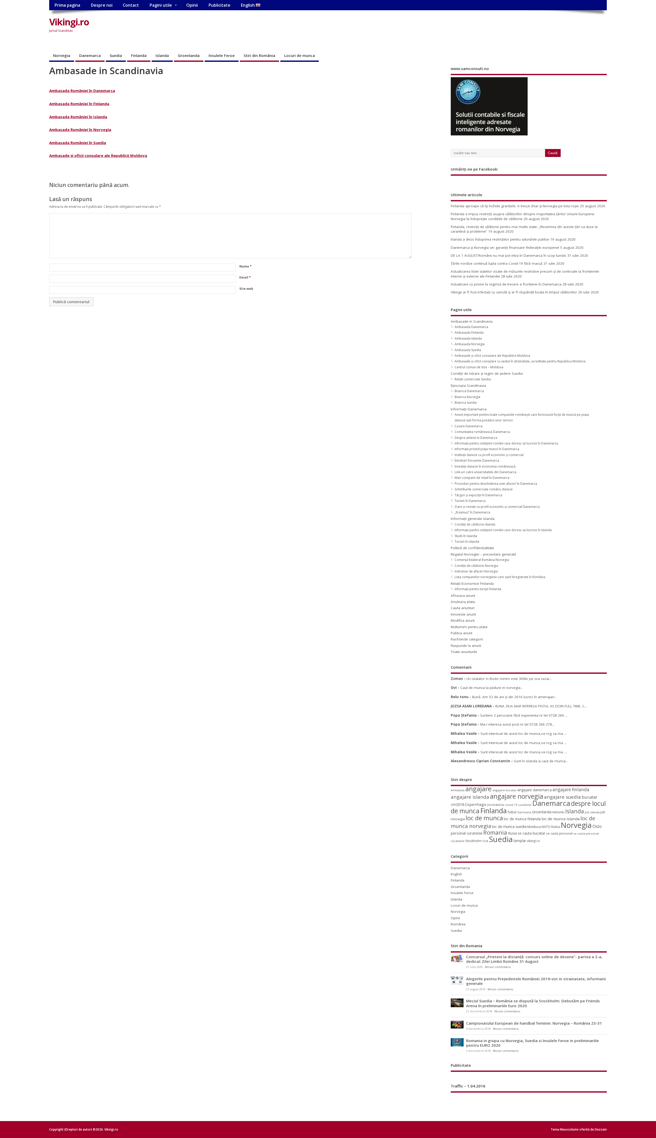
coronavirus (495, 805)
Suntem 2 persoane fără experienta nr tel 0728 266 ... (523, 715)
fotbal (511, 812)
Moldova (534, 826)
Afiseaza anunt (463, 595)
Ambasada (458, 790)
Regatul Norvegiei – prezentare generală (483, 554)
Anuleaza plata (463, 601)
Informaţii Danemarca (469, 409)
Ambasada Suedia (468, 350)
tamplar (520, 840)
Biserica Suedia (466, 402)
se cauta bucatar (531, 833)
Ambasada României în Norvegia (80, 129)
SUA (485, 841)
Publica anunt (461, 633)
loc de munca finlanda (522, 818)
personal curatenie (467, 833)
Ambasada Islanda (468, 338)
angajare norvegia (516, 796)
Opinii (192, 5)
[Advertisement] (509, 26)
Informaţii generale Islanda (473, 518)
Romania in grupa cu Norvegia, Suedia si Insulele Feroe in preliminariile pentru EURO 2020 (532, 1043)
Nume (245, 266)
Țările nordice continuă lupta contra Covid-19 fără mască (496, 263)
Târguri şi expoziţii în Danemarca (478, 495)
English (248, 5)
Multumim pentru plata (469, 627)
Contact (131, 5)
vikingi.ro (533, 841)
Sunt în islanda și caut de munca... (541, 761)
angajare (478, 788)
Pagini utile (160, 5)
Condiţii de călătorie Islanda (475, 524)
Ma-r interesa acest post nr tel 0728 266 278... (517, 724)
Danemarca (90, 55)
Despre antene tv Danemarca (476, 438)
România (458, 924)
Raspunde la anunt (466, 645)
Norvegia (61, 55)
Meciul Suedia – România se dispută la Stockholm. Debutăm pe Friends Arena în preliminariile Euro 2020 (533, 1003)
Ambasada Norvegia (470, 344)
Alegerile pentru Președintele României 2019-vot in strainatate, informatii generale (536, 981)
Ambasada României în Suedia (77, 142)
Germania (524, 812)
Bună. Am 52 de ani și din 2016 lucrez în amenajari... (514, 697)
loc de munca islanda (560, 818)
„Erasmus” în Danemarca (472, 512)
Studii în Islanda (466, 536)
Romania (495, 832)
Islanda (162, 55)
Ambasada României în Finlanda (79, 103)
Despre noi (101, 5)
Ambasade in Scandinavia (472, 321)
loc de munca (484, 818)
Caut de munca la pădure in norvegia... (491, 687)
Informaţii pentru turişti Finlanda (478, 589)
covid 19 (511, 805)
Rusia (512, 833)
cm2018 (457, 804)
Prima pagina (67, 5)
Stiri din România (259, 55)
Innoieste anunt (463, 614)
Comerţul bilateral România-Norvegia (482, 560)
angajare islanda (470, 797)
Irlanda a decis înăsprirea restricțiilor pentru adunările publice (500, 239)
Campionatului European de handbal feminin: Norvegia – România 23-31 (534, 1023)
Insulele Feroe (222, 55)
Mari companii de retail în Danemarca (482, 478)
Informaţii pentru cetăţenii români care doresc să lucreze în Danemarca (506, 443)
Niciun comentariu (498, 967)
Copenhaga (475, 804)
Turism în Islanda (467, 541)
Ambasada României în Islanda (78, 116)
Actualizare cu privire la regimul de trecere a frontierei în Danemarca (506, 284)
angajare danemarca (534, 789)
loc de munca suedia (509, 826)
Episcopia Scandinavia (468, 385)
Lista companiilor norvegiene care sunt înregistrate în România (500, 577)
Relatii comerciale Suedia (473, 379)
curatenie (524, 805)
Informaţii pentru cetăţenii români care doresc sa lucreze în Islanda (503, 530)
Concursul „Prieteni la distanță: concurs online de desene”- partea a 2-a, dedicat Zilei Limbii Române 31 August (534, 959)
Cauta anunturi (463, 608)
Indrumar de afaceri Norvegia (476, 571)
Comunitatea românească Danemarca (482, 432)
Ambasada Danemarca (471, 327)
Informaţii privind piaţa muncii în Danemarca (487, 449)
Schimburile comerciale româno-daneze (484, 489)
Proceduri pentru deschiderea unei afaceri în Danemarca (496, 483)
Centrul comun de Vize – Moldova (479, 367)
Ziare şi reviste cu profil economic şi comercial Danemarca (497, 506)
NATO (546, 826)
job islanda (592, 812)
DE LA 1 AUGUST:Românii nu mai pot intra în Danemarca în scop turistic (508, 255)
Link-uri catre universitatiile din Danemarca (485, 472)
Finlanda (139, 55)
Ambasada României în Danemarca (82, 90)
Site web (246, 288)
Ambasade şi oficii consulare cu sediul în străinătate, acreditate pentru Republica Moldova (520, 361)
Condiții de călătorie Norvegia (476, 565)
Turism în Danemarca (470, 501)
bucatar (589, 797)
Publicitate (219, 5)
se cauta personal (559, 833)
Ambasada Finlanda (469, 332)
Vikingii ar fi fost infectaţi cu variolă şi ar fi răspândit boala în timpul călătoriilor (514, 292)
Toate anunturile (464, 651)
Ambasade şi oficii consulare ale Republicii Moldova (98, 155)
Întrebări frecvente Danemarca (477, 460)
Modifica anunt (463, 620)
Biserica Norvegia (467, 397)
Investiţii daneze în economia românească (485, 466)
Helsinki (558, 812)
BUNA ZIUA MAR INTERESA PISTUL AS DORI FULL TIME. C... (541, 706)
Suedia (116, 55)
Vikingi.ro (69, 22)
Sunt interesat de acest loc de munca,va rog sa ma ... (523, 733)
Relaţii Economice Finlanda (472, 583)
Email (245, 277)
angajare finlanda (570, 790)
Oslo (597, 826)
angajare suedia (562, 797)
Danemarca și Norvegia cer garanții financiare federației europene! (505, 247)
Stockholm (473, 840)
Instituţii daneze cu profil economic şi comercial (489, 455)
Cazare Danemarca (469, 426)
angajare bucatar (504, 790)
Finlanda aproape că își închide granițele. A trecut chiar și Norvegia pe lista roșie (515, 206)
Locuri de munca (299, 55)
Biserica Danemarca (469, 391)
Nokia (555, 826)
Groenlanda (189, 55)
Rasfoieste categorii (467, 639)
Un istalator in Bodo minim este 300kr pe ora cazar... (509, 678)
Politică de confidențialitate (472, 548)
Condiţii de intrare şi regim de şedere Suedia (487, 373)
